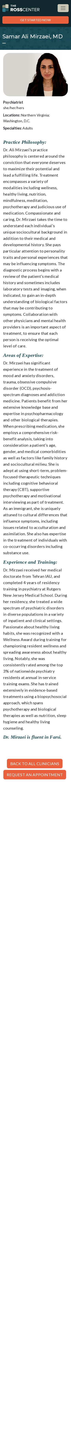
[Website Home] (20, 8)
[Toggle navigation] (63, 8)
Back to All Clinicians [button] (34, 763)
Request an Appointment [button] (35, 774)
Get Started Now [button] (35, 20)
